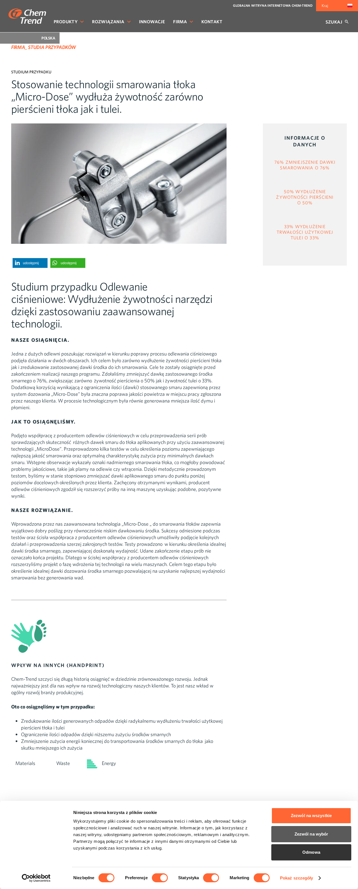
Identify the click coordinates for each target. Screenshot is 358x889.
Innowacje (152, 21)
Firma (180, 21)
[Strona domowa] (27, 16)
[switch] (160, 877)
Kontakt (211, 21)
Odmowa (311, 852)
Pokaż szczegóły (296, 878)
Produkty (65, 21)
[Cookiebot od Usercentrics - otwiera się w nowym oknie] (36, 878)
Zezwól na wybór (311, 834)
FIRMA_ (19, 47)
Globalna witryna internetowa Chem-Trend (272, 5)
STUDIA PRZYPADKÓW (52, 47)
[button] (30, 263)
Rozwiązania (108, 21)
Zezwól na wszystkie (311, 815)
